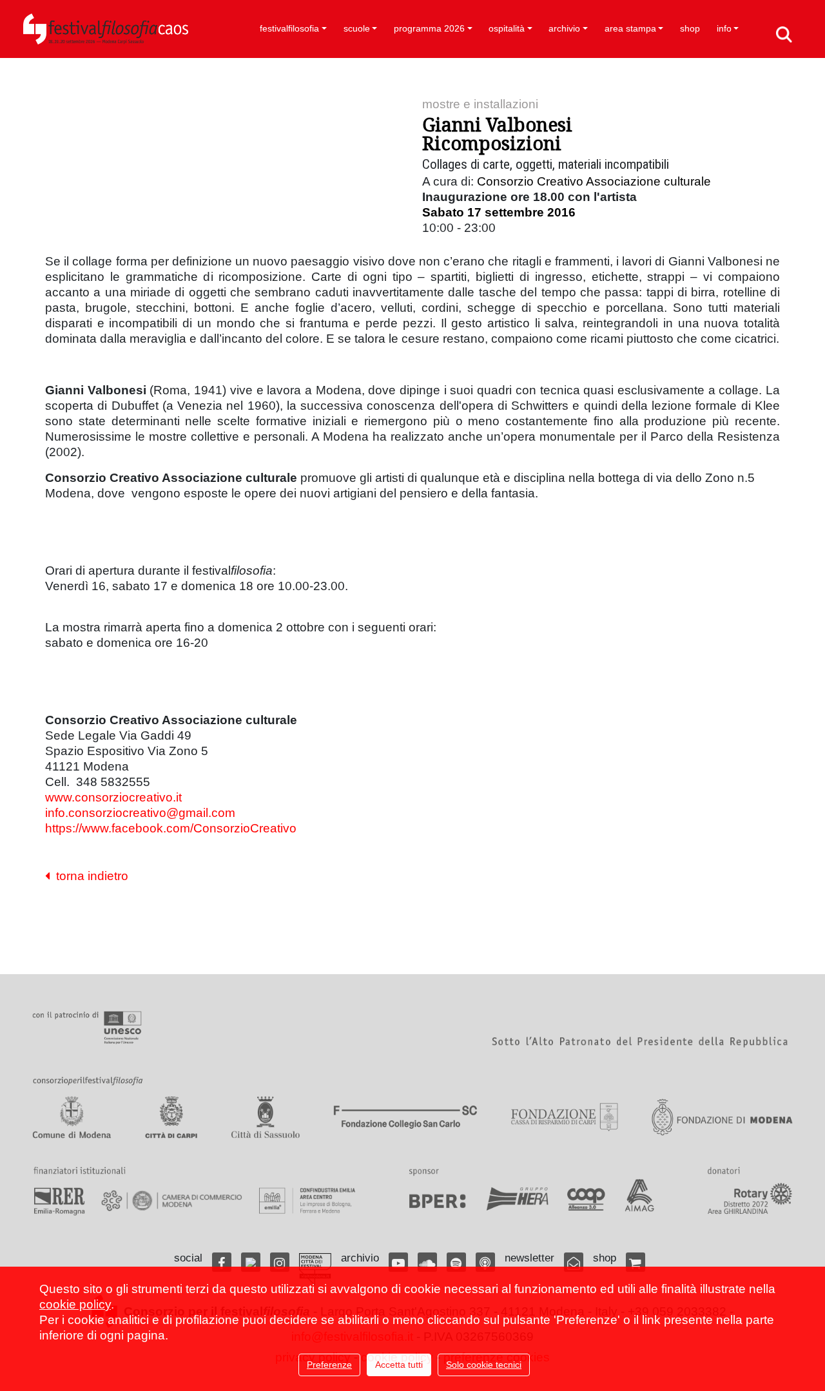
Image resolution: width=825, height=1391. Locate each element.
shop (690, 28)
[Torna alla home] (105, 29)
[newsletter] (573, 1262)
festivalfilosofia (289, 28)
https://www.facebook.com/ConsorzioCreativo (170, 828)
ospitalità (507, 28)
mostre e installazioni (480, 104)
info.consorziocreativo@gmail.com (140, 813)
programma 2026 (429, 28)
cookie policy (75, 1304)
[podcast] (485, 1262)
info (724, 28)
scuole (357, 28)
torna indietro (89, 876)
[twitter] (250, 1262)
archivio (564, 28)
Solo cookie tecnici (483, 1364)
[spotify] (456, 1262)
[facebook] (221, 1262)
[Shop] (635, 1262)
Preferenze (329, 1364)
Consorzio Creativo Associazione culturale (594, 181)
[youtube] (398, 1262)
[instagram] (279, 1262)
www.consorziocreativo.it (113, 797)
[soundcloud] (427, 1262)
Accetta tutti (399, 1364)
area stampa (630, 28)
